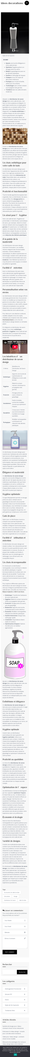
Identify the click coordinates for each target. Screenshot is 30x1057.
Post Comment (9, 952)
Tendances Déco (10, 1010)
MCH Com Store (19, 592)
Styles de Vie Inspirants (8, 55)
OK (15, 1054)
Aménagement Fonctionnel (13, 989)
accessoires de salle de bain (11, 892)
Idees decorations (12, 3)
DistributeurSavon (8, 320)
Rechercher (7, 964)
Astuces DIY (8, 994)
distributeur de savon (10, 900)
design (15, 896)
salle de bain (22, 900)
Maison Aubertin (8, 592)
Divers (7, 1000)
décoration (7, 896)
